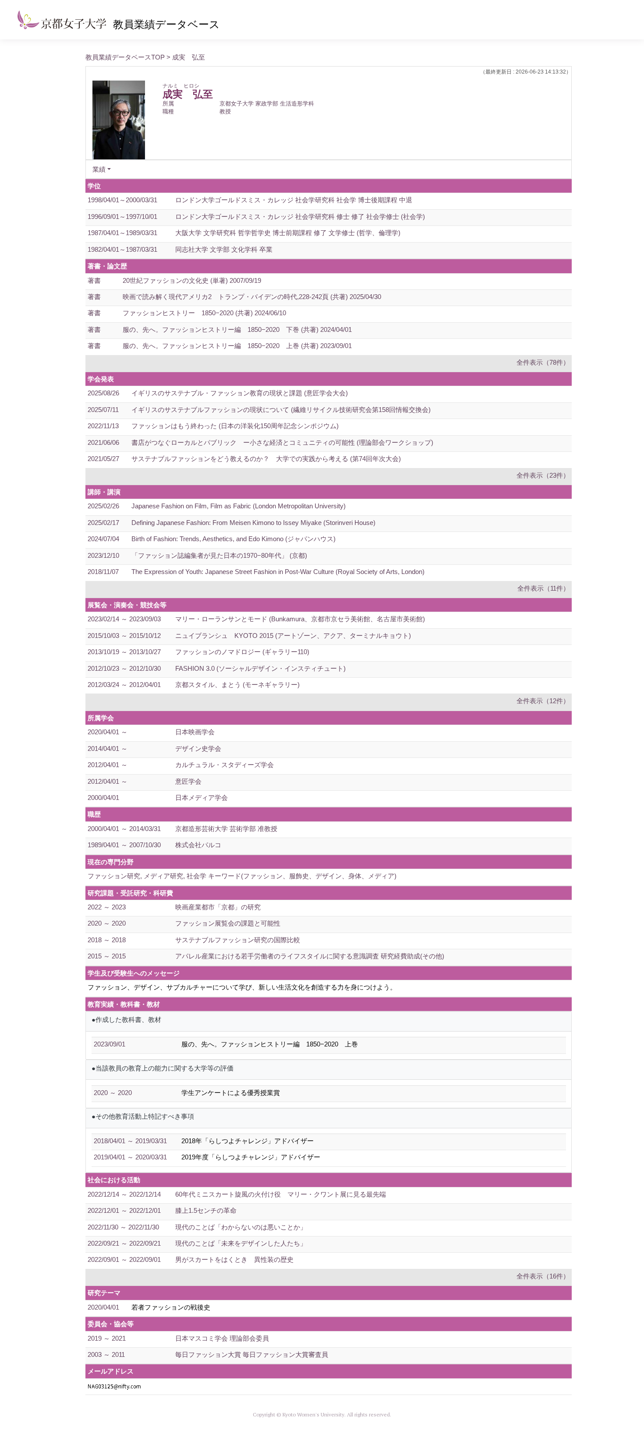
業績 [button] (99, 169)
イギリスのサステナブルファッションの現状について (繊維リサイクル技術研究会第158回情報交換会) (281, 409)
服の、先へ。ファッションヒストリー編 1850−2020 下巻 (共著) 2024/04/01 (237, 329)
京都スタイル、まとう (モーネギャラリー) (237, 684)
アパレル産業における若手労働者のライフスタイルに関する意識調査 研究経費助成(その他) (309, 956)
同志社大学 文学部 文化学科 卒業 (223, 249)
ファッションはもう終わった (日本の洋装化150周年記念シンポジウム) (235, 426)
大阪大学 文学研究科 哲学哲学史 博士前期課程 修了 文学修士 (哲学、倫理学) (287, 232)
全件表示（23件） (543, 475)
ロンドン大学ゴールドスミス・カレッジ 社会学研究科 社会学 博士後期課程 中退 (293, 200)
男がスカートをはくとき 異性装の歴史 (234, 1259)
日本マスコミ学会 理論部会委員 (222, 1338)
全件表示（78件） (543, 362)
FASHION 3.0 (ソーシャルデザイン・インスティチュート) (260, 668)
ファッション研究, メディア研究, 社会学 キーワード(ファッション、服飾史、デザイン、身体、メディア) (242, 876)
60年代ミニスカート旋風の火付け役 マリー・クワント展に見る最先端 (280, 1194)
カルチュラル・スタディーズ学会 (224, 764)
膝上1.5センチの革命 (206, 1210)
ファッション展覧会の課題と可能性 (227, 923)
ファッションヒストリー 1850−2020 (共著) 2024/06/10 (204, 313)
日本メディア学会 (201, 797)
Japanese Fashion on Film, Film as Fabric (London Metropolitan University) (238, 506)
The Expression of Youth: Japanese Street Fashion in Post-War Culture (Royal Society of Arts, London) (278, 571)
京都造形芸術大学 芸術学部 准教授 (226, 828)
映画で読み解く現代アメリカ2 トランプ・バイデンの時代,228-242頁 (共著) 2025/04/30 (252, 296)
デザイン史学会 (198, 748)
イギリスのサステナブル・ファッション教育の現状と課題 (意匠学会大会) (239, 393)
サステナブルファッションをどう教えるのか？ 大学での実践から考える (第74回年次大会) (266, 458)
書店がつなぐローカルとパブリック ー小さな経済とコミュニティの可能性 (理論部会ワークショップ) (282, 442)
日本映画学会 (195, 732)
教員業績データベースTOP (125, 57)
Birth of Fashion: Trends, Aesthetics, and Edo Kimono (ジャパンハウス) (233, 538)
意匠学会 (188, 781)
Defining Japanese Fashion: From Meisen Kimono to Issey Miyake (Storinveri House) (253, 522)
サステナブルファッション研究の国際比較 (237, 940)
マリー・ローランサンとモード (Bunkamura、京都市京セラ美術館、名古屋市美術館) (300, 619)
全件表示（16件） (543, 1276)
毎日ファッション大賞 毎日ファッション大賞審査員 (251, 1354)
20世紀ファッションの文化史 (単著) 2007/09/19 (192, 280)
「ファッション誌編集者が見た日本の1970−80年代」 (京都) (219, 555)
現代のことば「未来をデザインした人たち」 (241, 1243)
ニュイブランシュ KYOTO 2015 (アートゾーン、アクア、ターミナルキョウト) (293, 635)
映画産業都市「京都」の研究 (218, 907)
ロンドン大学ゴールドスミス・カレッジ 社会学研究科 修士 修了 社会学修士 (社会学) (300, 216)
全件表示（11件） (543, 588)
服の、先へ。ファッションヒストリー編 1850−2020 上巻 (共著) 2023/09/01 (237, 345)
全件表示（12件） (543, 700)
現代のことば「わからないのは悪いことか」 (241, 1227)
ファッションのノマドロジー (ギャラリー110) (242, 651)
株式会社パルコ (198, 845)
